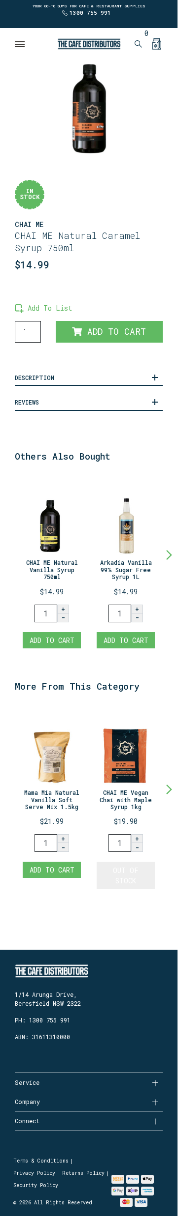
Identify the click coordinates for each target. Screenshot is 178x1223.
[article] (52, 563)
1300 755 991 (90, 12)
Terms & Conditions (41, 1161)
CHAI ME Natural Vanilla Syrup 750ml (52, 569)
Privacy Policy (34, 1173)
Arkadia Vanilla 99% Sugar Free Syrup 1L (126, 569)
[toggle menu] (20, 44)
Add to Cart (114, 331)
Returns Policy (83, 1173)
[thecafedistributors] (89, 43)
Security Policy (35, 1185)
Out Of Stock (126, 875)
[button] (43, 308)
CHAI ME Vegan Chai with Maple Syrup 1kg (126, 799)
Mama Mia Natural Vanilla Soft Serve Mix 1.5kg (51, 799)
